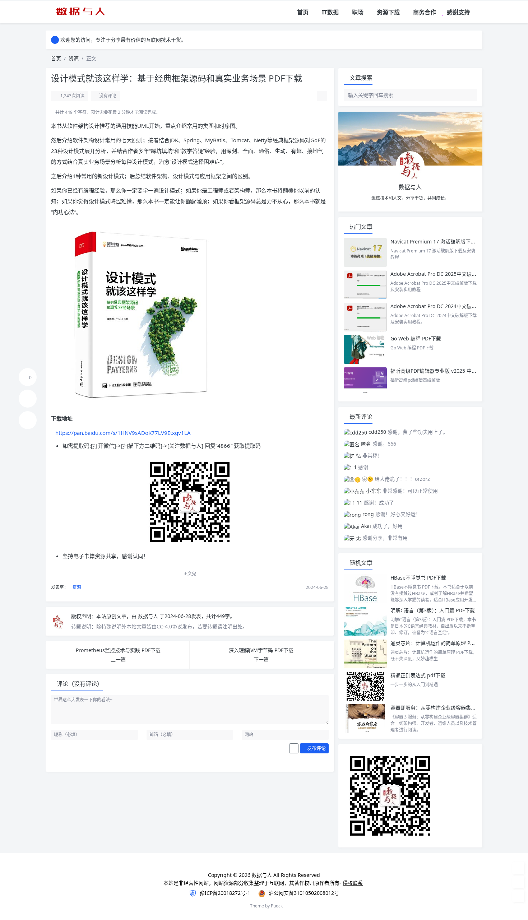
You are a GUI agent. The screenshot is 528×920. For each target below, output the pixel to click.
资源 (74, 58)
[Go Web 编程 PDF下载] (365, 349)
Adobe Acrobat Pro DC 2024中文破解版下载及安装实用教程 (458, 306)
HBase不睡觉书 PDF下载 (418, 577)
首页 (56, 58)
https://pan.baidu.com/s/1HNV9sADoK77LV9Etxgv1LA (123, 432)
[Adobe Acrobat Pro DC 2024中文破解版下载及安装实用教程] (365, 317)
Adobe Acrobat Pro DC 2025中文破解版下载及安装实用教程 (458, 273)
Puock (277, 906)
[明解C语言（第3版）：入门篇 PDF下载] (365, 621)
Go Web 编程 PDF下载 (415, 338)
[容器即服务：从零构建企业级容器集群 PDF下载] (365, 718)
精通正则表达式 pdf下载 (417, 675)
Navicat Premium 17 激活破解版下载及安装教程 (446, 241)
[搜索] (477, 12)
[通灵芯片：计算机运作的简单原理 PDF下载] (365, 654)
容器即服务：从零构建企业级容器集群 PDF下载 (443, 707)
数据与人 (148, 616)
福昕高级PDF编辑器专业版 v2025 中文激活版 (441, 370)
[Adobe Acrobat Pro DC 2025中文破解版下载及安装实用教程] (365, 284)
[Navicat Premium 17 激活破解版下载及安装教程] (365, 252)
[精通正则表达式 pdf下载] (365, 686)
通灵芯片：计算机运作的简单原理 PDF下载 (438, 643)
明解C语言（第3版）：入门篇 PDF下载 (432, 610)
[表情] (293, 748)
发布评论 (316, 748)
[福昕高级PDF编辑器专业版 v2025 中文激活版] (365, 381)
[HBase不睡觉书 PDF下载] (365, 588)
